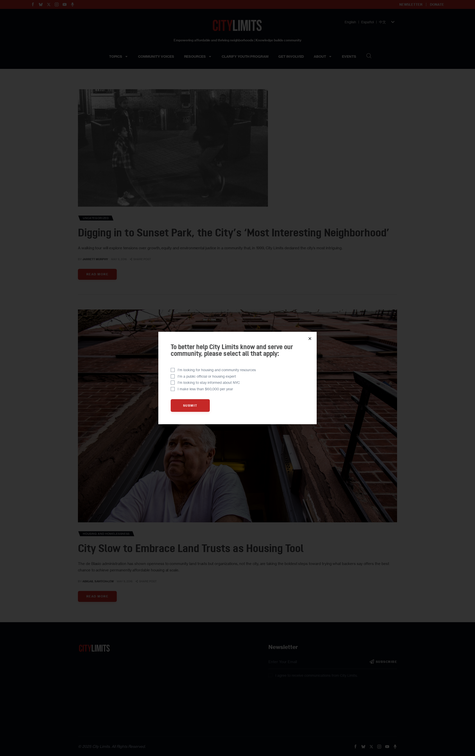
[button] (310, 338)
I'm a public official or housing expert (207, 376)
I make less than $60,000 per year (205, 389)
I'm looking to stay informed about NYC (209, 382)
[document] (237, 378)
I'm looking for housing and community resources (217, 370)
